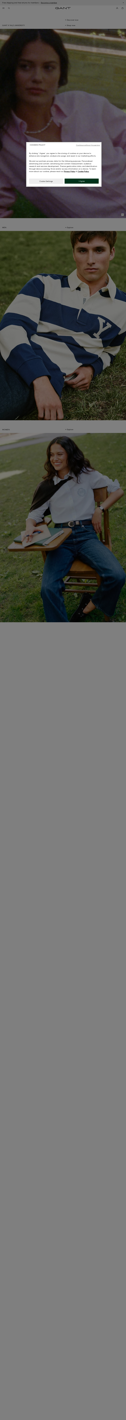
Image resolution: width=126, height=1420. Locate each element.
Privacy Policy (69, 171)
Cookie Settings (46, 181)
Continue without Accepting (88, 145)
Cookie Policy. (83, 171)
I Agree (82, 181)
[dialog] (64, 164)
